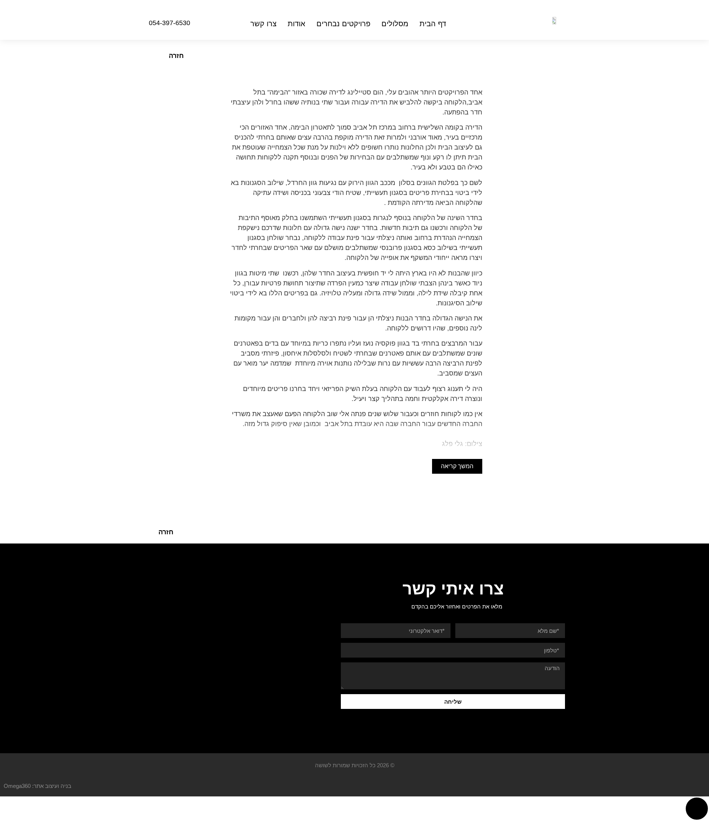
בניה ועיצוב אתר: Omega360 (37, 786)
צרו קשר (263, 24)
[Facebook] (129, 23)
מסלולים (394, 24)
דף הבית (432, 24)
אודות (296, 24)
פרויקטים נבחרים (343, 24)
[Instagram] (114, 23)
